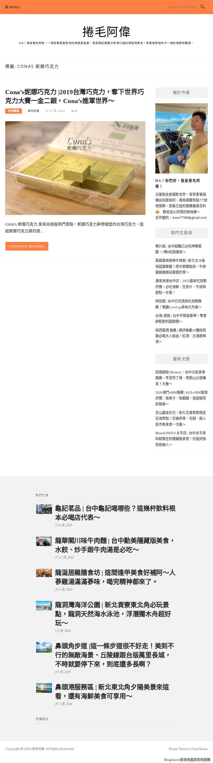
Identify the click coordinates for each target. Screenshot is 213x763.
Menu (15, 7)
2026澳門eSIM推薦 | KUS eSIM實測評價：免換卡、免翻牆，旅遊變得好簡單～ (181, 398)
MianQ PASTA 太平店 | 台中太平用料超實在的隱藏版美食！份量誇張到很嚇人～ (180, 439)
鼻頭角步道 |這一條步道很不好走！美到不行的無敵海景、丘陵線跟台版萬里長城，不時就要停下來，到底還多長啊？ (114, 655)
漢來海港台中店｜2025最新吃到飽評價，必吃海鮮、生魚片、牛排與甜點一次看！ (181, 286)
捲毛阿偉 (106, 32)
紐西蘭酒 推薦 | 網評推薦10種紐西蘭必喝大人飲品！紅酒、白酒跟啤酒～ (180, 336)
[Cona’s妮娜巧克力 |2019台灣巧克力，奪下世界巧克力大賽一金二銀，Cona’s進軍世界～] (75, 168)
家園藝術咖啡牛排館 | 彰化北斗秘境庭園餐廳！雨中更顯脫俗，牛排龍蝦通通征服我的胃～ (180, 266)
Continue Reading (26, 246)
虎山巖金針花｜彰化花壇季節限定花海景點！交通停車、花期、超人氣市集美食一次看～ (180, 418)
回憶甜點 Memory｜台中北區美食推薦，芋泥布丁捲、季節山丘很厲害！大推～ (180, 378)
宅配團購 (13, 111)
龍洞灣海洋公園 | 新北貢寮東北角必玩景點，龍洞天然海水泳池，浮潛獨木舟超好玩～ (113, 614)
